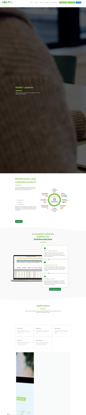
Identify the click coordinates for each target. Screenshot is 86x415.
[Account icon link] (83, 2)
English (9, 414)
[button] (33, 2)
